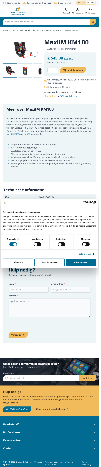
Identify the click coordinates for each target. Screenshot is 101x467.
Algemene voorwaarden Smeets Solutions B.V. (59, 463)
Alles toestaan (80, 262)
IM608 (27, 134)
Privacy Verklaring (86, 463)
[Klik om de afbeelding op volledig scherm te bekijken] (22, 50)
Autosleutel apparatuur (52, 30)
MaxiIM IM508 (13, 134)
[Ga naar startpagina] (18, 11)
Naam (12, 284)
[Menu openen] (5, 11)
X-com (9, 464)
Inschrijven (87, 378)
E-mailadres (57, 284)
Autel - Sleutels (32, 30)
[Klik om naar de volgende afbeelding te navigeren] (35, 54)
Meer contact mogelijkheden (50, 409)
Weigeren (18, 262)
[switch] (37, 244)
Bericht (13, 295)
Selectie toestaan (49, 262)
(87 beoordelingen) (68, 96)
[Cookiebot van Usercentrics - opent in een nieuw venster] (84, 203)
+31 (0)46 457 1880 (15, 409)
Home (5, 30)
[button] (49, 424)
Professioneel (17, 30)
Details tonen (85, 254)
